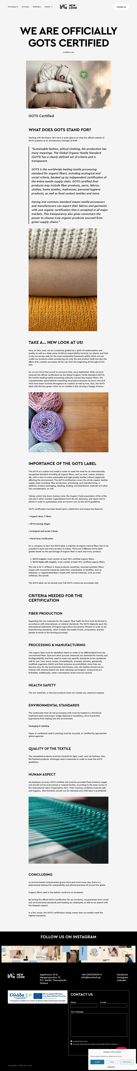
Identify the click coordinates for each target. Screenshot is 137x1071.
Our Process (25, 7)
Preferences (127, 1062)
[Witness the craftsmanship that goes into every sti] (43, 954)
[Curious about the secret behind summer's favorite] (26, 954)
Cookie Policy (111, 1066)
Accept (97, 1062)
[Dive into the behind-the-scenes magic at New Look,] (10, 954)
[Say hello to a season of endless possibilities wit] (110, 954)
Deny (112, 1062)
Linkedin (121, 980)
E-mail (103, 1002)
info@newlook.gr (91, 977)
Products (47, 7)
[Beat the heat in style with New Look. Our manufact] (76, 954)
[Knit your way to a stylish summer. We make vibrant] (127, 954)
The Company (12, 7)
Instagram (122, 977)
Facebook (122, 974)
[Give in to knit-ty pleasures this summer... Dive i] (60, 954)
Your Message (77, 1012)
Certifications (37, 7)
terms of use (83, 1041)
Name (73, 1002)
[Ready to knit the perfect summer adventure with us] (93, 954)
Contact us (121, 7)
